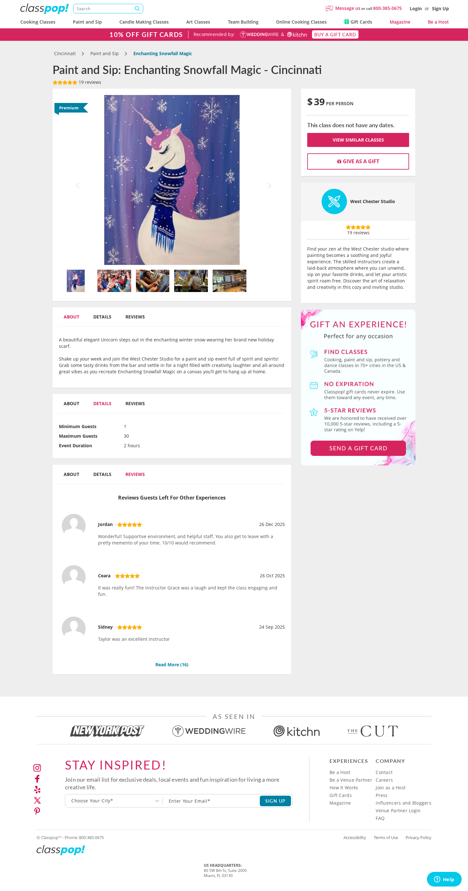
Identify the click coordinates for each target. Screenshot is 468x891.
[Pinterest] (37, 811)
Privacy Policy (418, 837)
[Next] (268, 180)
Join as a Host (391, 788)
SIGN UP (275, 801)
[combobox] (114, 800)
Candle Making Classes (144, 22)
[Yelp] (37, 789)
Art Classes (198, 22)
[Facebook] (37, 779)
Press (381, 795)
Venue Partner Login (398, 810)
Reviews (135, 317)
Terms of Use (386, 837)
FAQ (380, 818)
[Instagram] (37, 768)
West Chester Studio (372, 201)
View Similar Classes (358, 140)
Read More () (171, 664)
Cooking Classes (37, 22)
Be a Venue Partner (351, 780)
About (71, 317)
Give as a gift (360, 161)
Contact (384, 772)
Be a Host (438, 22)
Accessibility (355, 837)
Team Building (243, 22)
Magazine (400, 22)
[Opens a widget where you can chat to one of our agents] (444, 880)
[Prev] (76, 180)
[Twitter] (37, 800)
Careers (384, 780)
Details (102, 317)
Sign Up (440, 8)
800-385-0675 (387, 8)
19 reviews (89, 82)
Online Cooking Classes (301, 22)
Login (416, 8)
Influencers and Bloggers (403, 803)
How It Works (344, 788)
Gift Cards (360, 22)
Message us (347, 8)
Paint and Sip (87, 22)
